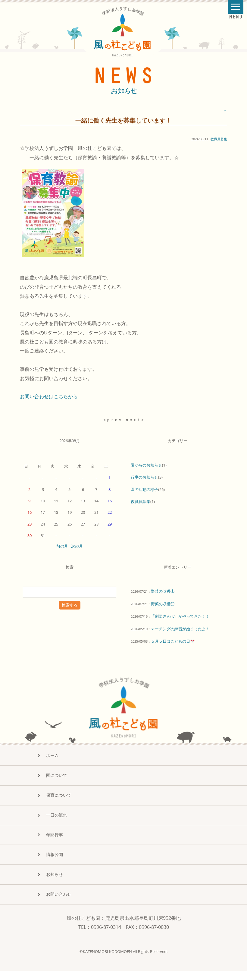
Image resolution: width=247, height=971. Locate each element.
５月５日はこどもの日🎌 (173, 641)
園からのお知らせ (146, 465)
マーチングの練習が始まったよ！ (180, 628)
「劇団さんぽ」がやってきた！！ (180, 616)
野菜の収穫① (162, 591)
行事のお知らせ (144, 477)
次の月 (77, 546)
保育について (58, 795)
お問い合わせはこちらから (49, 396)
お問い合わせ (58, 894)
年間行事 (54, 835)
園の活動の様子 (144, 489)
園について (56, 775)
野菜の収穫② (162, 603)
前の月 (62, 546)
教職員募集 (219, 139)
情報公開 (54, 854)
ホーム (52, 755)
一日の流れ (56, 815)
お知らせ (54, 874)
